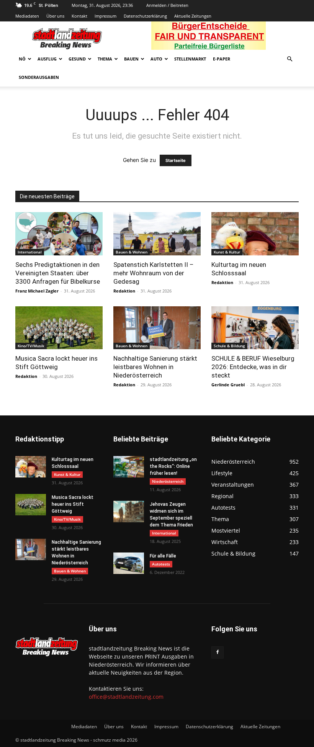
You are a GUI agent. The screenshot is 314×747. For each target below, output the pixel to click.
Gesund (77, 59)
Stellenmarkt (190, 59)
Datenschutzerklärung (145, 16)
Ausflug (47, 59)
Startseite (175, 160)
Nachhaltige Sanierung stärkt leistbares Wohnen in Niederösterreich (155, 367)
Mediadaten (27, 16)
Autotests (161, 564)
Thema (105, 59)
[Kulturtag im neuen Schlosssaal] (255, 233)
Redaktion (124, 291)
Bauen (131, 59)
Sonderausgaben (39, 77)
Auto (156, 59)
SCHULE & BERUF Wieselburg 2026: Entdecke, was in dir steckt (252, 367)
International (30, 252)
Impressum (105, 16)
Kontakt (79, 16)
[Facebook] (217, 652)
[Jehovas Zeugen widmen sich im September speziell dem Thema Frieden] (128, 511)
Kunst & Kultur (227, 252)
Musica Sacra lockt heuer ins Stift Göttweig (72, 504)
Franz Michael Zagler (37, 291)
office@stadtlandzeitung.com (126, 696)
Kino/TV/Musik (31, 345)
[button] (289, 59)
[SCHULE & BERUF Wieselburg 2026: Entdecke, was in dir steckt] (255, 328)
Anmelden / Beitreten (167, 5)
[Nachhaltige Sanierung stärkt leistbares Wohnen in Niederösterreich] (157, 328)
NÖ (22, 59)
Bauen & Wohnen (131, 252)
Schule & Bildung (229, 345)
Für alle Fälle (163, 556)
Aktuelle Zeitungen (192, 16)
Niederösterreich (167, 481)
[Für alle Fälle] (128, 563)
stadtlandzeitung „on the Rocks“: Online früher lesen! (173, 466)
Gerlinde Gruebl (228, 384)
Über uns (55, 16)
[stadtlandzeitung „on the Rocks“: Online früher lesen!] (128, 466)
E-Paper (221, 59)
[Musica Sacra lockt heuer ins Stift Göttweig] (59, 328)
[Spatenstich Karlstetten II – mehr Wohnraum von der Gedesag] (157, 233)
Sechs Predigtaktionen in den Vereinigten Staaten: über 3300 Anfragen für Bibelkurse (57, 273)
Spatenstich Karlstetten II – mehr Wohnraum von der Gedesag (153, 273)
